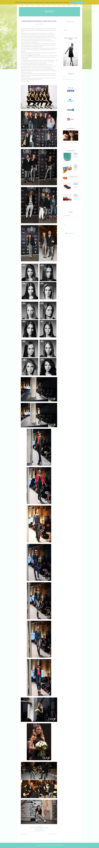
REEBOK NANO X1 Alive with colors (75, 154)
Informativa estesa (79, 2)
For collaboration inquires (68, 79)
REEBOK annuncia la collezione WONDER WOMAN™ (75, 166)
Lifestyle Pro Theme (46, 845)
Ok (72, 2)
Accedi (64, 224)
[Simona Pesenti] (70, 135)
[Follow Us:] (70, 91)
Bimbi (64, 76)
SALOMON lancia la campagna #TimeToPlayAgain (75, 184)
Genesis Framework (53, 845)
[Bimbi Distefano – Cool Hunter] (70, 53)
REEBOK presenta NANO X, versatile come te (75, 195)
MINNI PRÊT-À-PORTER (73, 176)
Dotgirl (49, 11)
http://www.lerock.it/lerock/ (39, 830)
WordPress (58, 845)
